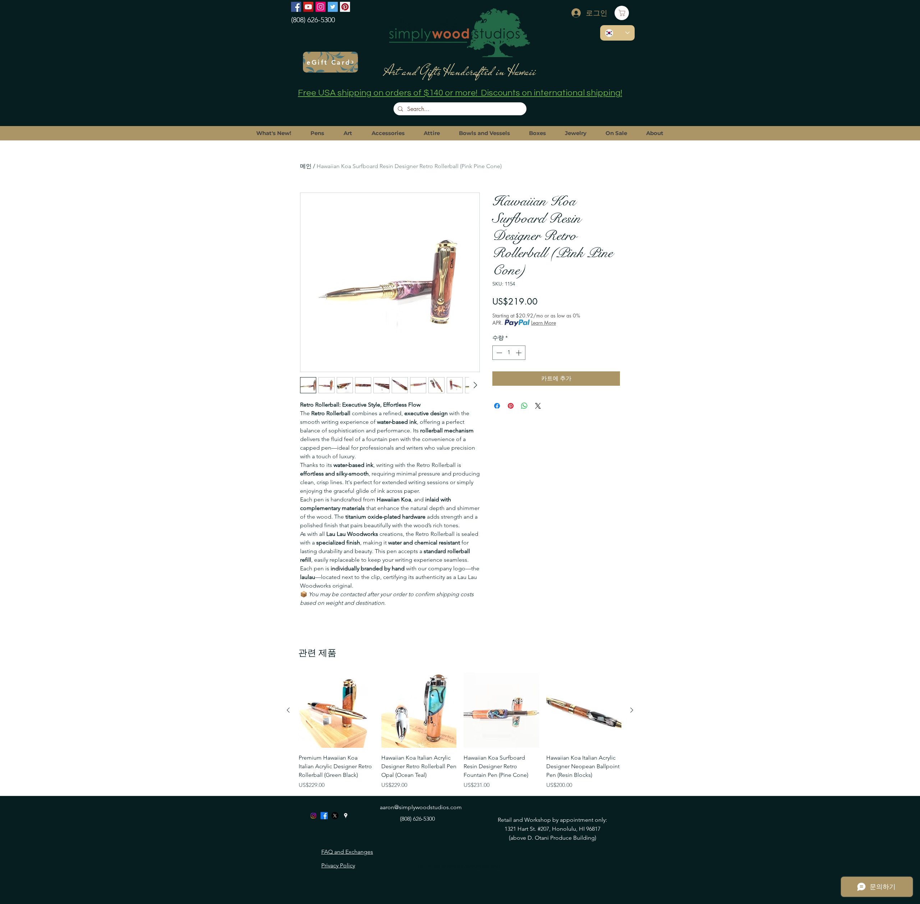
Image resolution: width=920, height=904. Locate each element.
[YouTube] (308, 7)
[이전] (288, 710)
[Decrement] (498, 353)
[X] (335, 815)
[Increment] (519, 353)
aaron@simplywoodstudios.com (421, 807)
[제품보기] (336, 710)
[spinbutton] (508, 353)
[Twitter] (333, 7)
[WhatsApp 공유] (524, 406)
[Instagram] (321, 7)
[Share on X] (538, 406)
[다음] (631, 710)
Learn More (543, 322)
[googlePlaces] (345, 815)
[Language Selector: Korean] (617, 33)
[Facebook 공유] (497, 406)
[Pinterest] (345, 7)
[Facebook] (296, 7)
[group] (460, 731)
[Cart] (622, 13)
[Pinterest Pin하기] (510, 406)
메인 (306, 166)
